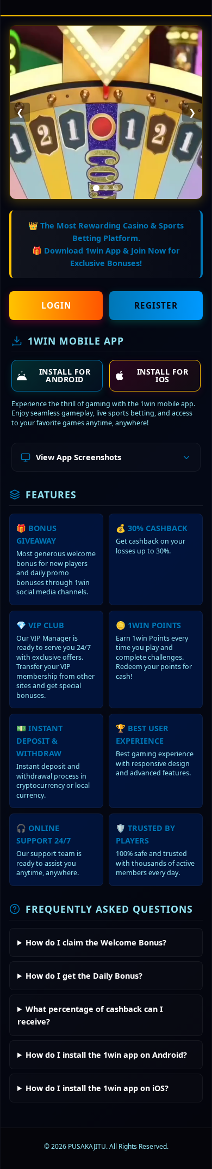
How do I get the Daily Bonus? (84, 976)
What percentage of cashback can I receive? (90, 1015)
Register (156, 305)
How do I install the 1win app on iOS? (97, 1088)
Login (56, 305)
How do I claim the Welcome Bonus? (96, 942)
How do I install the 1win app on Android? (106, 1055)
